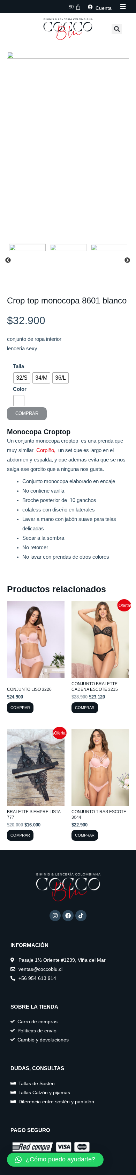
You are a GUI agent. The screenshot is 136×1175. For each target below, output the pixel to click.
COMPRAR (26, 413)
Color (20, 389)
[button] (117, 29)
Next (127, 260)
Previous (8, 260)
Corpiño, (47, 450)
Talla (18, 366)
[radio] (22, 378)
